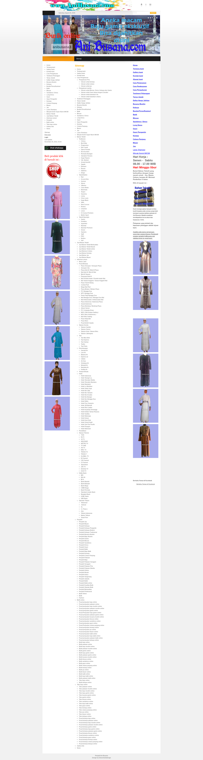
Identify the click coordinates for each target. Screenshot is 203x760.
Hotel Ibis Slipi (85, 390)
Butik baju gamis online (86, 653)
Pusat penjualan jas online (87, 629)
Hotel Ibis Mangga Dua (88, 399)
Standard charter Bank (91, 492)
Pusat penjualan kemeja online (89, 627)
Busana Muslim (51, 82)
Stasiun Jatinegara (87, 333)
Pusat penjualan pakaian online (89, 604)
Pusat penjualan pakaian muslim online (91, 608)
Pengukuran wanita (85, 88)
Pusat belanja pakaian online (88, 720)
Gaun (48, 97)
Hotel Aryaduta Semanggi (90, 409)
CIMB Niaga (87, 488)
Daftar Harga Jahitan (53, 80)
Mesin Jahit (82, 261)
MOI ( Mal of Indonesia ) (88, 314)
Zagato (83, 164)
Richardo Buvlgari (86, 154)
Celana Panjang (52, 103)
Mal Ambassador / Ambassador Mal (92, 300)
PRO (82, 236)
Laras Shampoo (52, 109)
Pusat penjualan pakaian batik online (91, 638)
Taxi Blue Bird (85, 338)
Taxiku (83, 344)
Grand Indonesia (86, 304)
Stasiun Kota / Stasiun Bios (89, 331)
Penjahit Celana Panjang (87, 555)
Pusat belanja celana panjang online (90, 741)
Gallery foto (50, 126)
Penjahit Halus (83, 574)
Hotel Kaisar (89, 418)
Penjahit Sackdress (85, 543)
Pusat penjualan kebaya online (89, 640)
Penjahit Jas (83, 522)
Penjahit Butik (83, 581)
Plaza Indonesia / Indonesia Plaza (92, 302)
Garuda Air (87, 350)
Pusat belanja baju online (87, 718)
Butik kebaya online (85, 682)
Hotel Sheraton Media (89, 380)
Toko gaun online (84, 706)
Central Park (85, 285)
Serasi (83, 230)
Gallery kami (51, 69)
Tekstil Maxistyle (84, 217)
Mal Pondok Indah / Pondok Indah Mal (93, 278)
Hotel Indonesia (89, 376)
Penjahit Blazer (84, 524)
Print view (48, 135)
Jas (48, 107)
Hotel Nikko (88, 401)
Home (48, 65)
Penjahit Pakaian (84, 558)
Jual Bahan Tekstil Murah (87, 247)
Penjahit (49, 120)
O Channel (85, 462)
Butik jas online (84, 670)
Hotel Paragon (89, 426)
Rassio (83, 168)
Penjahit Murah (84, 572)
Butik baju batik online (86, 676)
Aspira (83, 219)
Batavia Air (89, 355)
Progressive (85, 145)
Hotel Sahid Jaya (89, 388)
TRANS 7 (85, 454)
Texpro (83, 192)
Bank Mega (84, 486)
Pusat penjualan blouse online (88, 619)
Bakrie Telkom (85, 515)
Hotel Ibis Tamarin (89, 393)
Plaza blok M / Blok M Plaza (90, 270)
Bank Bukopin (90, 484)
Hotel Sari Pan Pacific (88, 424)
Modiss (83, 238)
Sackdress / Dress (52, 93)
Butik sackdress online (86, 661)
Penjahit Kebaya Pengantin (87, 528)
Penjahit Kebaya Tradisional (88, 532)
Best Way (84, 143)
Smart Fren (84, 517)
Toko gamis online (85, 697)
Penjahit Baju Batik (85, 551)
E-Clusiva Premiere (87, 213)
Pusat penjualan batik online (88, 634)
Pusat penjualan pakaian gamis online (91, 615)
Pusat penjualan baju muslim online (90, 606)
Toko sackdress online (86, 701)
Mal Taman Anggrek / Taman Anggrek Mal (94, 280)
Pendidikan (82, 431)
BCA (84, 479)
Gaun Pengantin (52, 99)
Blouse (49, 90)
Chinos (83, 141)
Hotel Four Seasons (87, 403)
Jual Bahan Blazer (85, 257)
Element (83, 166)
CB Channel (85, 460)
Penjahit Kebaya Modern (87, 530)
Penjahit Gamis (84, 538)
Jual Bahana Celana (85, 251)
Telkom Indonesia (86, 513)
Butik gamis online (85, 651)
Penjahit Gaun (83, 547)
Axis (82, 511)
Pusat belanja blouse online (88, 733)
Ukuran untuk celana (87, 84)
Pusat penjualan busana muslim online (91, 617)
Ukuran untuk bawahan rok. (90, 94)
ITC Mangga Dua (86, 291)
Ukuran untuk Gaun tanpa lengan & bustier (94, 92)
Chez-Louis (84, 198)
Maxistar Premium (86, 228)
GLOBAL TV (85, 456)
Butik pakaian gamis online (87, 655)
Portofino (84, 221)
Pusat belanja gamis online (87, 727)
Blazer (49, 105)
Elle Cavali (84, 147)
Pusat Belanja (83, 264)
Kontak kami (50, 71)
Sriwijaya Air (90, 363)
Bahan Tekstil (51, 114)
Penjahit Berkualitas (85, 589)
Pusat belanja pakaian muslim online (91, 725)
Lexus (83, 211)
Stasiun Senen (85, 329)
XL (82, 507)
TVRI (85, 435)
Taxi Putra (84, 346)
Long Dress (50, 95)
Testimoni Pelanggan (53, 76)
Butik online (50, 122)
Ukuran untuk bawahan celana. (91, 97)
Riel (82, 177)
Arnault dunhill (85, 162)
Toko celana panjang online (88, 710)
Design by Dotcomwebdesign (101, 758)
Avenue (83, 181)
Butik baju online (84, 642)
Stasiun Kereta (83, 325)
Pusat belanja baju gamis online (89, 729)
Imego (83, 173)
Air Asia (83, 361)
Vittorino (83, 185)
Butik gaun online (84, 663)
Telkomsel (84, 503)
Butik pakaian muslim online (88, 648)
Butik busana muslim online (88, 657)
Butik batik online (84, 674)
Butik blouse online (85, 659)
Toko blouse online (85, 699)
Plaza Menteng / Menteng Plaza (91, 306)
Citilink (89, 359)
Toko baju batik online (86, 703)
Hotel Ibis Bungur (89, 397)
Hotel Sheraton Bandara (88, 382)
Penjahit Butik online (85, 583)
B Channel (84, 458)
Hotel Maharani (86, 429)
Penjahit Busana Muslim (86, 534)
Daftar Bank (82, 473)
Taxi (80, 335)
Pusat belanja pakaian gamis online (90, 731)
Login (46, 137)
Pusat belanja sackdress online (89, 735)
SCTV (85, 439)
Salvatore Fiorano (86, 156)
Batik (48, 88)
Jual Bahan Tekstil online (87, 249)
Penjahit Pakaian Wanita (87, 568)
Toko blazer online (85, 714)
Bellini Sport (85, 215)
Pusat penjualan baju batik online (89, 636)
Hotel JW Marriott (89, 405)
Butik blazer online (85, 672)
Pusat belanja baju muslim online (89, 722)
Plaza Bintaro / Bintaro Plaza (90, 289)
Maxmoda (84, 190)
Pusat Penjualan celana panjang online (91, 625)
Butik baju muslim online (87, 646)
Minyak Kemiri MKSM (141, 153)
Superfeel (84, 223)
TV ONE (85, 445)
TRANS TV (85, 452)
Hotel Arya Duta (86, 420)
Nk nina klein (85, 151)
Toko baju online (52, 124)
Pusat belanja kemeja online (88, 739)
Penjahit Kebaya (84, 526)
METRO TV (85, 443)
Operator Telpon (84, 500)
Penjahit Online (84, 570)
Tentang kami (51, 67)
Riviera (83, 206)
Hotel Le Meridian (86, 386)
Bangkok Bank (85, 494)
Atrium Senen (85, 308)
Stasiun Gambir (86, 327)
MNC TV (83, 450)
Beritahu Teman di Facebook (146, 484)
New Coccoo (85, 204)
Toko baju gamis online (86, 693)
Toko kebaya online (85, 716)
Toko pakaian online (85, 687)
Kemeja (49, 101)
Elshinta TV (85, 469)
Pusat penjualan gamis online (88, 610)
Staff (82, 234)
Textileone (82, 139)
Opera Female (85, 149)
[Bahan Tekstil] (143, 206)
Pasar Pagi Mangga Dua (89, 295)
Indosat (83, 505)
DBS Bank (84, 498)
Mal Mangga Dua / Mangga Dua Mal (92, 297)
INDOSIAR (84, 441)
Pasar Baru (84, 321)
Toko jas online (84, 712)
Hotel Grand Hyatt (89, 422)
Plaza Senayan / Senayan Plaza (91, 266)
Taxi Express (85, 340)
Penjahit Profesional (85, 591)
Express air (84, 357)
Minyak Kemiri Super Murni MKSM (57, 112)
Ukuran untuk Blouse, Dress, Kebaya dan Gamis (96, 90)
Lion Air (83, 352)
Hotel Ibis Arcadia (86, 395)
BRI (83, 475)
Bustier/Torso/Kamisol (53, 86)
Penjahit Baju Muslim (85, 536)
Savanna (84, 194)
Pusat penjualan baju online (88, 602)
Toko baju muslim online (86, 691)
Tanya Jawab (51, 78)
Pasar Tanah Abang (87, 283)
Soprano (83, 232)
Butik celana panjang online (88, 665)
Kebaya (49, 84)
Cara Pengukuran (52, 73)
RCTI (84, 437)
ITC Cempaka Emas (87, 310)
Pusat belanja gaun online (87, 737)
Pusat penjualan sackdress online (90, 621)
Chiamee (84, 209)
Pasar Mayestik (86, 319)
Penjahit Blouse (84, 541)
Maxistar (83, 226)
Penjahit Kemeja (84, 553)
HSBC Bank (90, 496)
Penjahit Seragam (84, 564)
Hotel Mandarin (89, 384)
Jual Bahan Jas (84, 255)
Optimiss (83, 171)
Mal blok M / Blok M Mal (88, 272)
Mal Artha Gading (86, 316)
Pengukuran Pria (84, 80)
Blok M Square (85, 274)
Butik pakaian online (85, 644)
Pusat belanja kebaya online (88, 744)
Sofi (82, 240)
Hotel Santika (89, 414)
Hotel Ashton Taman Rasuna (90, 412)
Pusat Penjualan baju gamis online (90, 612)
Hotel (80, 374)
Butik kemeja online (85, 667)
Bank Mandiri (85, 481)
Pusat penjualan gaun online (88, 623)
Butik (80, 596)
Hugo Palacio (85, 158)
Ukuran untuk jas (86, 86)
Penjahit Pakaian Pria (86, 566)
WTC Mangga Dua (87, 293)
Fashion (81, 598)
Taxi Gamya (84, 342)
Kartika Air (84, 369)
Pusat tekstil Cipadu (87, 323)
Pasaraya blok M (86, 276)
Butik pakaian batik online (87, 678)
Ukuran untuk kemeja (88, 82)
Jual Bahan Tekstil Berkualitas (88, 245)
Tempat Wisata (83, 371)
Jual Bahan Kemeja (85, 253)
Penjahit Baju (83, 560)
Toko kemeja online (85, 708)
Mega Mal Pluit (85, 287)
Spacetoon (85, 464)
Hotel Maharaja (86, 416)
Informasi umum (52, 118)
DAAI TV (83, 471)
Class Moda (85, 187)
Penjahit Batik (83, 549)
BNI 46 (83, 477)
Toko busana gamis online (87, 695)
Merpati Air (84, 365)
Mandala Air (89, 367)
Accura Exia (85, 179)
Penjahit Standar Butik (86, 587)
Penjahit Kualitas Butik (86, 585)
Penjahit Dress (83, 545)
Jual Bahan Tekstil (52, 116)
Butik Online (83, 593)
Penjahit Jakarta (84, 579)
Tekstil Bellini (83, 175)
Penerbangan (83, 348)
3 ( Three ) (84, 509)
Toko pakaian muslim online (88, 689)
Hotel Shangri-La (86, 378)
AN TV (85, 448)
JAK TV (83, 467)
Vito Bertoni (85, 160)
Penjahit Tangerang (85, 577)
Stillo (82, 202)
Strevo (83, 183)
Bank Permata (85, 490)
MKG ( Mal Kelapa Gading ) (89, 312)
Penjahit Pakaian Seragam (87, 562)
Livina (83, 196)
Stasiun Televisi (84, 433)
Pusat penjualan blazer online (88, 632)
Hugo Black (84, 200)
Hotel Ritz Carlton (86, 407)
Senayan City (85, 268)
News (48, 128)
